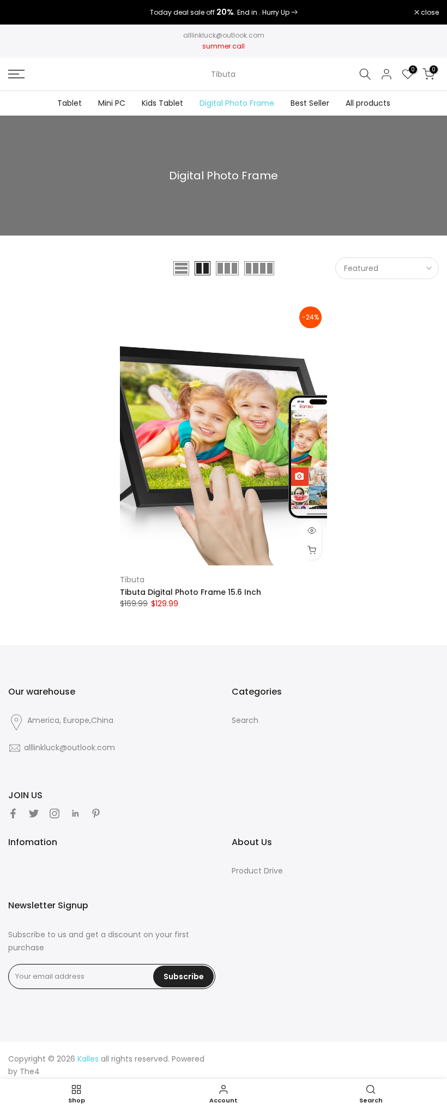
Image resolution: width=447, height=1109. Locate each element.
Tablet (69, 103)
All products (368, 103)
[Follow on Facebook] (13, 813)
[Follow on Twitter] (34, 813)
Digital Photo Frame (237, 103)
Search (245, 720)
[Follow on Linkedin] (75, 813)
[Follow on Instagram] (54, 813)
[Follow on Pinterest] (96, 813)
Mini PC (111, 103)
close (23, 12)
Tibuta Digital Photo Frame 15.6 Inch (190, 592)
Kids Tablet (162, 103)
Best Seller (310, 103)
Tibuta (223, 74)
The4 (30, 1071)
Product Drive (257, 870)
